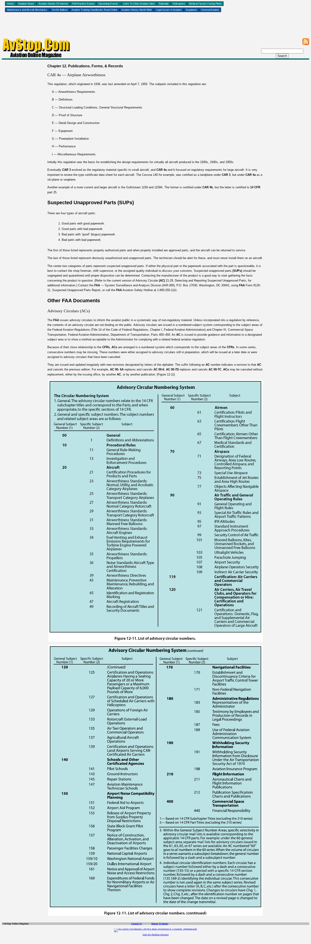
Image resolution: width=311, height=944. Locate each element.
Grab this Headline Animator (156, 934)
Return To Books (159, 923)
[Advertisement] (155, 27)
